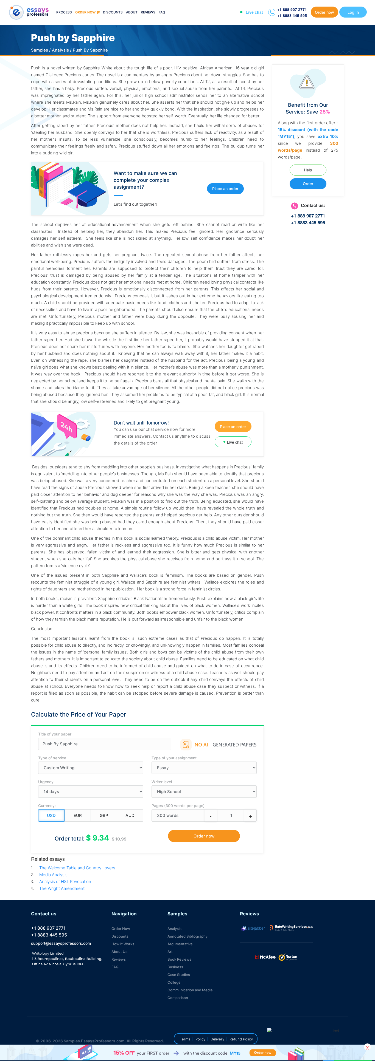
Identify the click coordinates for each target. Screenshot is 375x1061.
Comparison (177, 997)
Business (175, 967)
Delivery (217, 1039)
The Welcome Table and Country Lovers (77, 867)
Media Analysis (53, 874)
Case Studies (178, 974)
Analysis (60, 50)
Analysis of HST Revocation (65, 881)
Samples (39, 50)
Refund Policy (241, 1039)
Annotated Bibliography (187, 936)
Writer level (162, 781)
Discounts (113, 12)
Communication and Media (189, 990)
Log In (353, 12)
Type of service (52, 758)
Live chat (254, 12)
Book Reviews (179, 959)
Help (308, 170)
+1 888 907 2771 (292, 9)
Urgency (46, 781)
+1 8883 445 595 (292, 15)
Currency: (47, 805)
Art (170, 951)
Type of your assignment (174, 758)
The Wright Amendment (62, 888)
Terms (185, 1039)
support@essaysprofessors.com (61, 943)
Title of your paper (54, 734)
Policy (200, 1039)
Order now (85, 12)
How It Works (122, 944)
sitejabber (256, 928)
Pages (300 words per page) (178, 805)
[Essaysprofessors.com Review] (291, 928)
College (174, 982)
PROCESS (64, 12)
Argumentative (180, 944)
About (132, 12)
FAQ (162, 12)
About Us (119, 951)
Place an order (225, 188)
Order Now (120, 928)
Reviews (148, 12)
